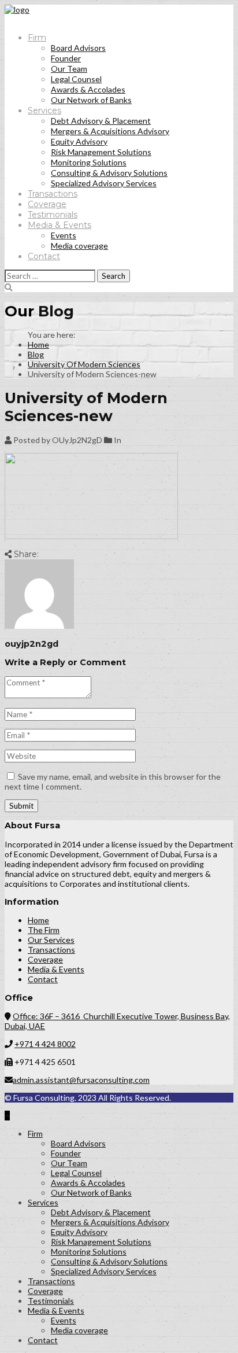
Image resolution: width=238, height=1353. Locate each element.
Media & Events (59, 225)
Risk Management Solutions (101, 152)
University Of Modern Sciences (84, 364)
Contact (44, 256)
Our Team (69, 68)
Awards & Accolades (88, 89)
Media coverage (79, 245)
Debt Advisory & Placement (101, 121)
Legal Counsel (76, 79)
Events (63, 235)
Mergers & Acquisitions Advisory (110, 131)
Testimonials (52, 214)
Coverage (47, 204)
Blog (36, 354)
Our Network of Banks (91, 100)
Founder (66, 58)
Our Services (51, 940)
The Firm (44, 930)
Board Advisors (78, 48)
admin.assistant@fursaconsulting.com (81, 1080)
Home (38, 344)
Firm (37, 37)
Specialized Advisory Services (104, 183)
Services (44, 110)
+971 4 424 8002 (45, 1044)
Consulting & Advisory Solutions (109, 173)
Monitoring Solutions (89, 162)
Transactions (52, 194)
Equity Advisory (79, 141)
